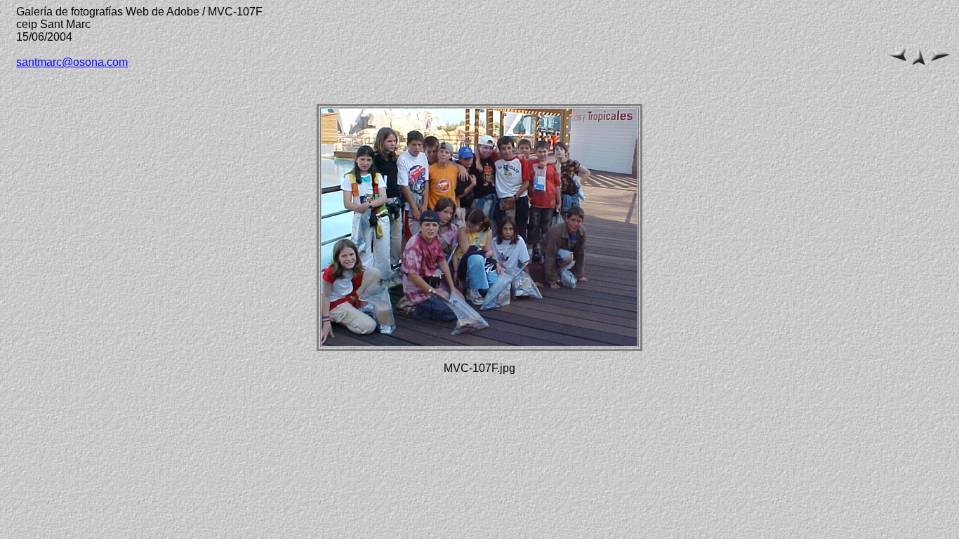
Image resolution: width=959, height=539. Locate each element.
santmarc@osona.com (72, 62)
